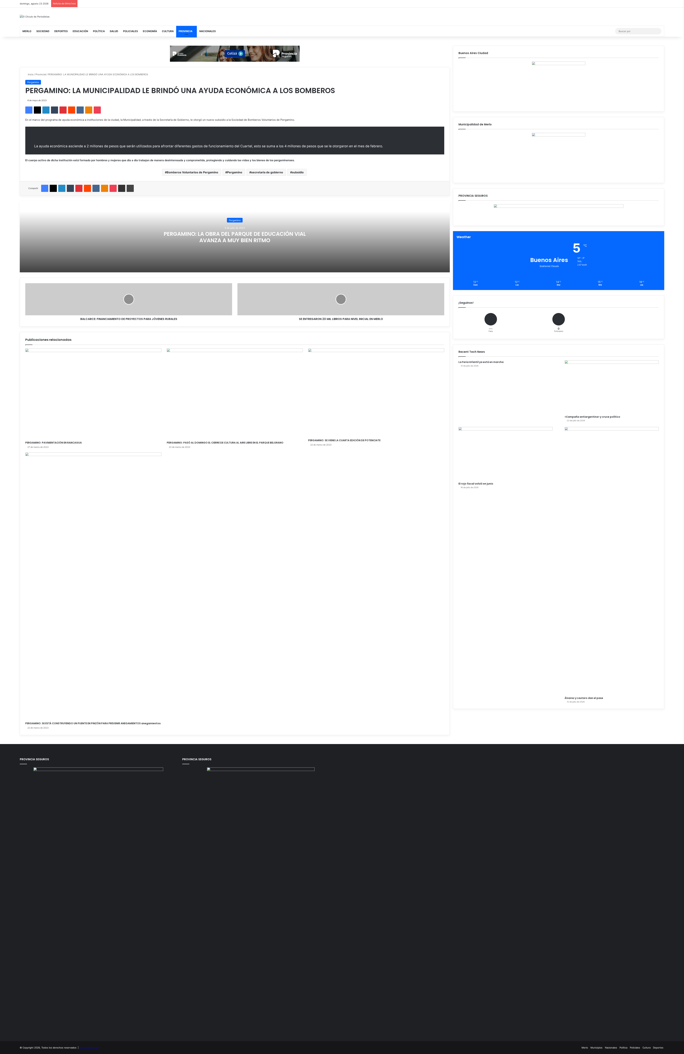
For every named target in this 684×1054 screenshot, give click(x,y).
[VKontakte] (80, 110)
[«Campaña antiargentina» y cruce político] (612, 386)
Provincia (185, 31)
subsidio (298, 172)
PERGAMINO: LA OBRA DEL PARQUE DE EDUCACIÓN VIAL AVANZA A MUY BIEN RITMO (235, 237)
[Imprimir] (130, 188)
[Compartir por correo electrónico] (121, 188)
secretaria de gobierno (267, 172)
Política (99, 31)
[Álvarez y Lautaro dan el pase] (612, 560)
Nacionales (207, 31)
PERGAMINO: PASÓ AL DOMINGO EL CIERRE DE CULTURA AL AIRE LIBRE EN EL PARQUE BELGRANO (225, 442)
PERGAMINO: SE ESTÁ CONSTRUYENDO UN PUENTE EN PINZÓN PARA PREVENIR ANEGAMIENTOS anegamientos (93, 723)
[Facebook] (28, 110)
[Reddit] (71, 110)
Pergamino (33, 82)
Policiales (130, 31)
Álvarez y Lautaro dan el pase (584, 698)
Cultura (168, 31)
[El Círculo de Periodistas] (35, 17)
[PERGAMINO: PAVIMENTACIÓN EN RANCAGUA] (93, 393)
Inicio (30, 74)
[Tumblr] (54, 110)
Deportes (61, 31)
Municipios (596, 1047)
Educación (80, 31)
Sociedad (42, 31)
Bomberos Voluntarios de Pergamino (192, 172)
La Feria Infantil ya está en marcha (481, 362)
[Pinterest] (63, 110)
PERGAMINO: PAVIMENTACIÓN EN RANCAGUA (53, 442)
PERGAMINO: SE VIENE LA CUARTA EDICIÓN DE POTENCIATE (344, 440)
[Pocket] (97, 110)
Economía (150, 31)
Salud (114, 31)
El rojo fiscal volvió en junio (475, 483)
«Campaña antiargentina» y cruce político (592, 417)
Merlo (26, 31)
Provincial (40, 74)
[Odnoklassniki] (88, 110)
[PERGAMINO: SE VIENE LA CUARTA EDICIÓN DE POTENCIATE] (376, 392)
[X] (37, 110)
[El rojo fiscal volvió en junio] (505, 453)
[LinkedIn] (46, 110)
